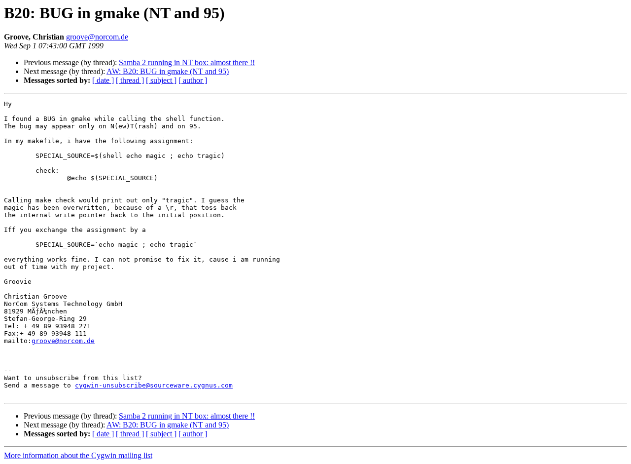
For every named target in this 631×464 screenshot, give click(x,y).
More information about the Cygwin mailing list (78, 455)
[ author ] (192, 80)
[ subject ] (161, 80)
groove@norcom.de (97, 37)
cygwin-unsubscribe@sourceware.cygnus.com (154, 385)
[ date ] (103, 80)
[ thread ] (130, 80)
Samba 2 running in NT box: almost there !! (187, 62)
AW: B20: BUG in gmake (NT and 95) (167, 71)
